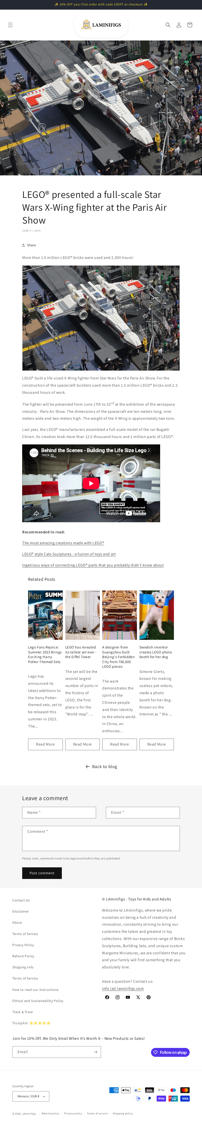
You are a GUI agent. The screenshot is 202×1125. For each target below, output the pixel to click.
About (17, 922)
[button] (10, 25)
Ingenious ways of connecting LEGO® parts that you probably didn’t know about (93, 565)
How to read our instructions (35, 989)
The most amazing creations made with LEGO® (63, 542)
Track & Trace (22, 1012)
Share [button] (31, 245)
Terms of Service (25, 934)
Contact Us (21, 900)
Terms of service (97, 1113)
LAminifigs (29, 1113)
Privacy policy (73, 1113)
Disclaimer (20, 911)
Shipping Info (23, 967)
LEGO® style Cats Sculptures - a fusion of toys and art (69, 554)
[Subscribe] (95, 1052)
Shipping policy (123, 1113)
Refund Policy (23, 956)
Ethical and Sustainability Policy (37, 1001)
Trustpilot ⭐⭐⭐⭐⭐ (31, 1023)
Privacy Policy (23, 945)
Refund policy (50, 1113)
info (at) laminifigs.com (123, 988)
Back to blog (104, 766)
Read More (45, 744)
